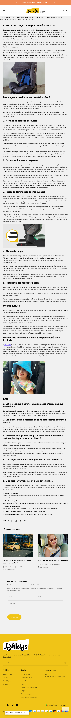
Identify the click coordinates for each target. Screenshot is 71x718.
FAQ (22, 684)
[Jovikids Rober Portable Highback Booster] (35, 236)
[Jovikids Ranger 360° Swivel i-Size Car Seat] (35, 78)
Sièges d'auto (7, 674)
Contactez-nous (26, 677)
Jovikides (7, 345)
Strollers (5, 677)
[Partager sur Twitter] (16, 521)
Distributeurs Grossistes (29, 697)
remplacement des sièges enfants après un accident (31, 299)
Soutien (5, 684)
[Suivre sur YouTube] (17, 705)
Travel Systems (8, 681)
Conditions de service (54, 588)
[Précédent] (16, 2)
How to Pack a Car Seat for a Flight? (53, 560)
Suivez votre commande (29, 687)
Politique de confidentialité (37, 588)
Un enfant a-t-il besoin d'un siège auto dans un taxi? (17, 561)
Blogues (23, 691)
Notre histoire (25, 674)
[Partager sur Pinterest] (20, 521)
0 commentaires (10, 569)
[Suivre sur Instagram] (8, 705)
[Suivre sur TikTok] (21, 705)
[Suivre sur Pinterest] (13, 705)
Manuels (23, 681)
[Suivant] (54, 2)
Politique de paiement (28, 694)
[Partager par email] (25, 521)
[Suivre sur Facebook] (4, 705)
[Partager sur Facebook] (11, 521)
